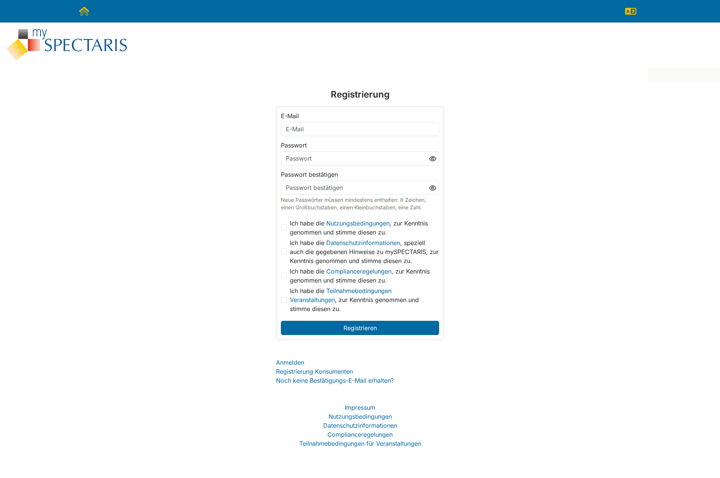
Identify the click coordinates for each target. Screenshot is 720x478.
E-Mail (290, 116)
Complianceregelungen (359, 271)
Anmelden (290, 362)
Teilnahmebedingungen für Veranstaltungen (360, 443)
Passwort (294, 145)
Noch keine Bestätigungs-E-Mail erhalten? (335, 380)
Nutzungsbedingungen (358, 223)
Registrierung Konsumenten (314, 371)
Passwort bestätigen (309, 174)
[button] (631, 11)
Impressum (360, 407)
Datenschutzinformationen (363, 243)
